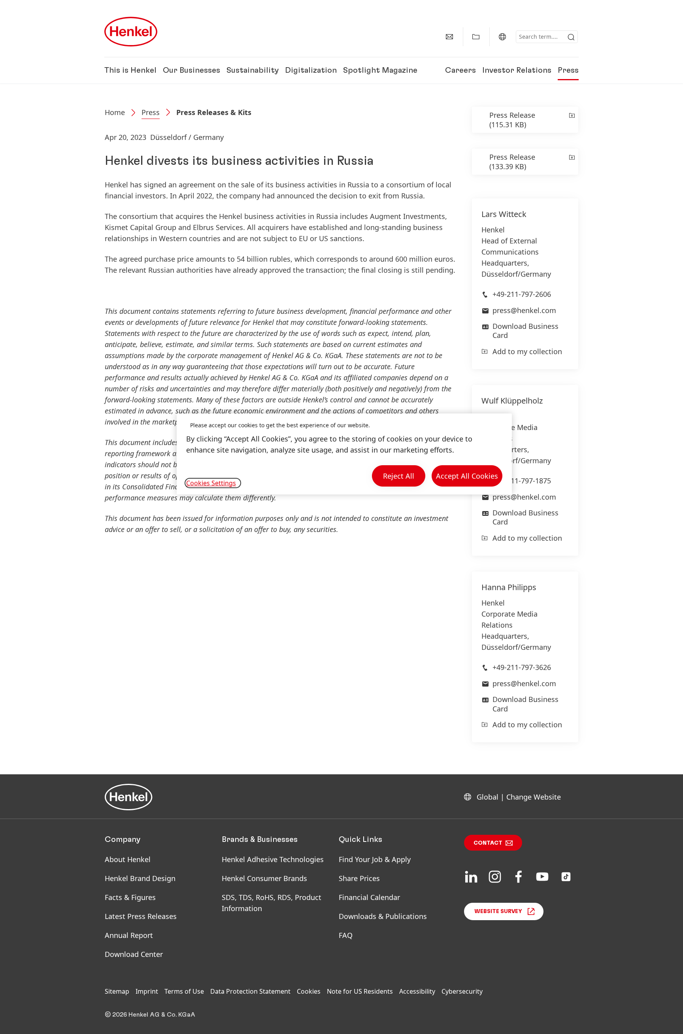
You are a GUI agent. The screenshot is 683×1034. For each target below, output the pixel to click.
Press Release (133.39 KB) (512, 161)
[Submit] (571, 37)
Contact (488, 843)
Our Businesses (191, 70)
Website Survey (498, 911)
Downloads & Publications (383, 916)
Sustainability (252, 70)
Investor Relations (516, 70)
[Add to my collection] (571, 120)
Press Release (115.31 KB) (512, 119)
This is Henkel (130, 70)
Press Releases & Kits (213, 112)
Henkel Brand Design (140, 878)
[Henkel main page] (130, 31)
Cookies (309, 991)
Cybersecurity (462, 991)
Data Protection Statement (250, 991)
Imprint (147, 991)
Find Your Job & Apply (375, 859)
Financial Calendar (369, 897)
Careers (460, 70)
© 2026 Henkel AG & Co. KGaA (150, 1014)
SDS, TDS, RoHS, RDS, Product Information (271, 902)
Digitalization (311, 70)
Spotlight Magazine (380, 70)
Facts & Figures (130, 897)
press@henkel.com (524, 310)
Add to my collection (527, 351)
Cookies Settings (211, 483)
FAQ (346, 935)
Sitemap (117, 991)
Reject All (398, 476)
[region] (344, 453)
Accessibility (417, 991)
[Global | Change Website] (502, 36)
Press (568, 70)
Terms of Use (184, 991)
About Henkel (128, 859)
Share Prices (359, 878)
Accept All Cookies (467, 476)
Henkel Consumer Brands (264, 878)
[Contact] (449, 36)
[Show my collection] (475, 36)
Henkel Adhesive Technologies (273, 859)
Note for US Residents (360, 991)
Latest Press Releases (141, 916)
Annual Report (129, 935)
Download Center (134, 954)
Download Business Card (525, 330)
